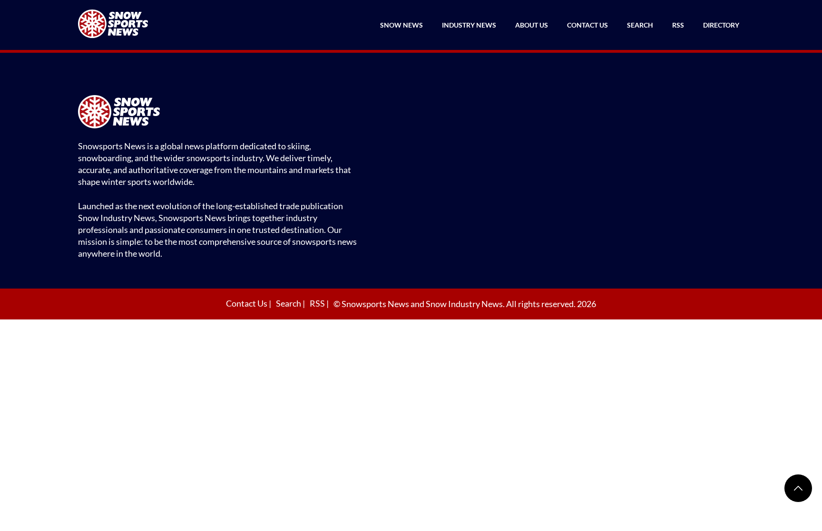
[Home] (220, 113)
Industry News (469, 25)
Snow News (401, 25)
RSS (678, 25)
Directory (721, 25)
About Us (531, 25)
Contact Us (587, 25)
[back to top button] (798, 488)
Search (640, 25)
